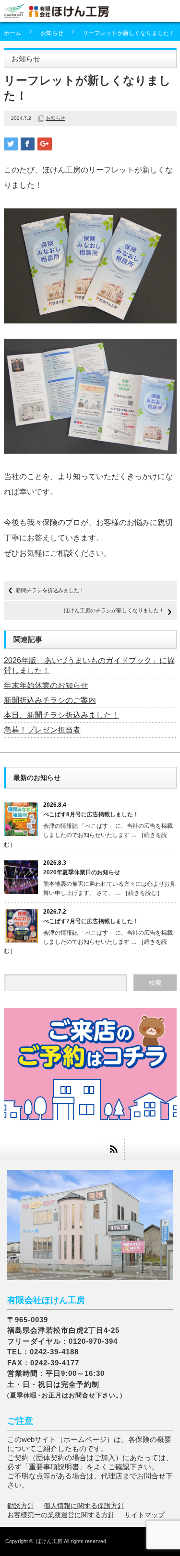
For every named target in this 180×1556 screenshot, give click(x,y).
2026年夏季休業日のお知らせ (81, 872)
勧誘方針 (20, 1506)
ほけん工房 (49, 1541)
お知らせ (51, 33)
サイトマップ (144, 1515)
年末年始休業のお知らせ (46, 685)
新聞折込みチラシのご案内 (50, 700)
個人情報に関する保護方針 (84, 1506)
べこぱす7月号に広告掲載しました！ (91, 921)
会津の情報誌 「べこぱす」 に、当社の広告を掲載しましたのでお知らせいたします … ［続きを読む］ (88, 835)
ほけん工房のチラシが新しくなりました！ (114, 610)
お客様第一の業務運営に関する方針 (61, 1515)
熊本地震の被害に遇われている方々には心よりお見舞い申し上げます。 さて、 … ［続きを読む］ (109, 888)
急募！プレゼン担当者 (42, 730)
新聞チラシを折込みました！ (50, 590)
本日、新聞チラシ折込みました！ (61, 715)
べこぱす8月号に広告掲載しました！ (91, 814)
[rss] (113, 1149)
